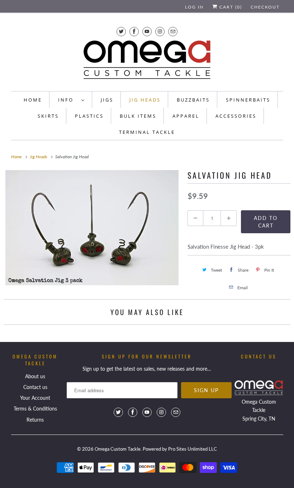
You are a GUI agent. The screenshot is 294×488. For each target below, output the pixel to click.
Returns (35, 420)
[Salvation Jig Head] (92, 227)
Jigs (107, 100)
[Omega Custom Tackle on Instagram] (160, 31)
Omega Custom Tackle (118, 449)
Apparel (185, 116)
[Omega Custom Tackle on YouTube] (147, 31)
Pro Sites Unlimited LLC (192, 449)
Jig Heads (145, 100)
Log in (194, 7)
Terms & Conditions (35, 408)
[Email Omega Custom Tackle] (172, 31)
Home (33, 100)
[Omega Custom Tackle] (147, 61)
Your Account (35, 398)
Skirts (48, 116)
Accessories (235, 116)
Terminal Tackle (147, 132)
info (68, 100)
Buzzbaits (193, 100)
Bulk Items (138, 116)
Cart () (230, 7)
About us (35, 376)
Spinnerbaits (248, 100)
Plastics (89, 116)
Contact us (35, 387)
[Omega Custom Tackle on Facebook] (134, 31)
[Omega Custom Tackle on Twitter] (121, 31)
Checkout (265, 7)
